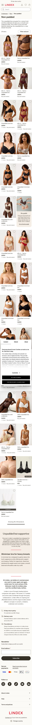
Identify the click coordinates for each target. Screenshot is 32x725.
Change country (18, 721)
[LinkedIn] (29, 684)
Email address (5, 648)
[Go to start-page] (9, 5)
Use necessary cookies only (16, 382)
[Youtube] (22, 684)
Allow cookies (16, 377)
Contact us (8, 717)
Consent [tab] (5, 341)
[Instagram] (3, 684)
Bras (11, 13)
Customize (15, 372)
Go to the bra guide (24, 224)
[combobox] (16, 9)
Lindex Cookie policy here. (21, 366)
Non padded (17, 13)
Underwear (4, 13)
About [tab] (26, 341)
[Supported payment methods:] (16, 672)
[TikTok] (16, 684)
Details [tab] (16, 341)
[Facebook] (10, 684)
